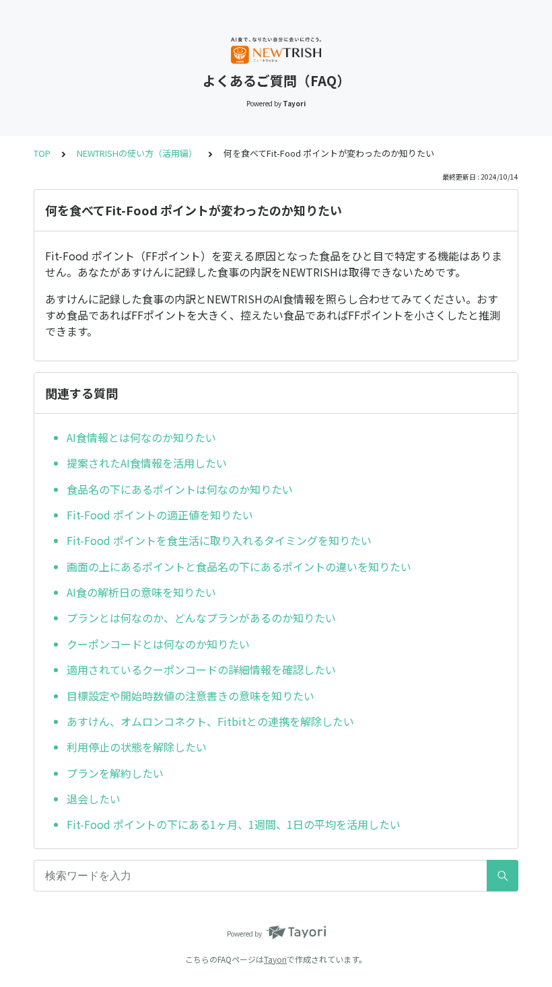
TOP (42, 153)
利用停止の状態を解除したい (137, 747)
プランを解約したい (115, 773)
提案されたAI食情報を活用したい (147, 463)
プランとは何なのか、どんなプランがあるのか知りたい (201, 618)
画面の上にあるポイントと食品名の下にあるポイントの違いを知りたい (239, 566)
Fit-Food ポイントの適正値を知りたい (160, 515)
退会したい (93, 799)
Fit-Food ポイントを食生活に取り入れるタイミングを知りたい (219, 540)
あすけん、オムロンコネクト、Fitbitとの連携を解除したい (210, 721)
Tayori (275, 959)
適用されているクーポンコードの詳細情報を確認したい (201, 669)
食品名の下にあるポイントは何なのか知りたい (180, 489)
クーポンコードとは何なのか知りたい (158, 644)
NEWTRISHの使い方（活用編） (137, 153)
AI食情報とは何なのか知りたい (141, 437)
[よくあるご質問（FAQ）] (276, 50)
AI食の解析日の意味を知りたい (141, 592)
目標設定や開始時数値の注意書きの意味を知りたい (190, 696)
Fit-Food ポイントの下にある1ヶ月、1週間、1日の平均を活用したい (234, 824)
